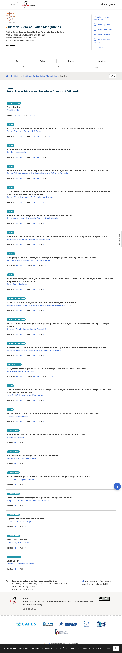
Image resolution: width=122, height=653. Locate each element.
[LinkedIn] (29, 609)
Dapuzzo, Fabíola (41, 500)
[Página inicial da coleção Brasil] (13, 604)
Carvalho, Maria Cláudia (44, 197)
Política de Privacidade (100, 648)
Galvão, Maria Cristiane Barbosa (21, 458)
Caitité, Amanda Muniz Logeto (47, 350)
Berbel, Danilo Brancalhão (35, 329)
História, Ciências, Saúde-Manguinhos (40, 76)
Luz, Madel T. (26, 197)
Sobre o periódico (103, 24)
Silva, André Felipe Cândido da (20, 371)
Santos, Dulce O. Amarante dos (20, 173)
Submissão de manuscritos (101, 18)
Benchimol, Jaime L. (15, 110)
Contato (99, 47)
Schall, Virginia (51, 218)
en (15, 115)
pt (19, 115)
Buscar (71, 61)
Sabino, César (13, 197)
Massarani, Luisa (63, 305)
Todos (42, 61)
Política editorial (103, 29)
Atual (96, 67)
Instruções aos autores (102, 41)
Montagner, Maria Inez (17, 239)
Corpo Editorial (102, 34)
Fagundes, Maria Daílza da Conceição (51, 173)
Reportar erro (119, 239)
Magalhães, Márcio (15, 437)
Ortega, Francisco (14, 131)
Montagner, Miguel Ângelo (40, 239)
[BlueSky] (24, 609)
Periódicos (15, 76)
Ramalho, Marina (46, 305)
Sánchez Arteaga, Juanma (18, 260)
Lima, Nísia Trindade (16, 395)
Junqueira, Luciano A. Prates (19, 500)
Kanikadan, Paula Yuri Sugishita (21, 521)
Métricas (102, 61)
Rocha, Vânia (12, 218)
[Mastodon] (26, 609)
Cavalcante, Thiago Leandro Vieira (22, 479)
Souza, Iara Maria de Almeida (20, 350)
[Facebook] (32, 609)
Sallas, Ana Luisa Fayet (17, 284)
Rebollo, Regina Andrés (17, 152)
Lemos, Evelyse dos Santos (31, 218)
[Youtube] (35, 609)
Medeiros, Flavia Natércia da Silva (22, 305)
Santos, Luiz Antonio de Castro (20, 563)
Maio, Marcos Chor (35, 395)
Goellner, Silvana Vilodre (17, 416)
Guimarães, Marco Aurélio (18, 542)
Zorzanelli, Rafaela (32, 131)
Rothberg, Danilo (14, 329)
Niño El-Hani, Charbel (40, 260)
